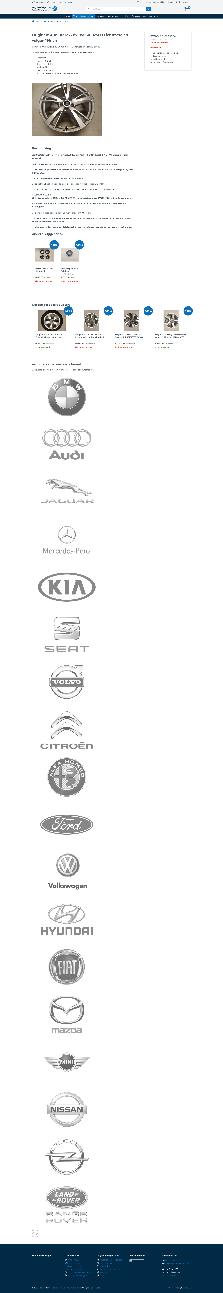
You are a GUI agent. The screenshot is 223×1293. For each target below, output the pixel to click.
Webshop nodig (174, 1288)
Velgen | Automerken (83, 16)
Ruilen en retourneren (110, 1269)
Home (67, 16)
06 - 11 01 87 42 (171, 1260)
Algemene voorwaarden (111, 1260)
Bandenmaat (73, 1260)
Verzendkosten (107, 1266)
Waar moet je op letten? (78, 1272)
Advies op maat (139, 16)
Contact (103, 1275)
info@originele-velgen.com (177, 1264)
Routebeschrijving (170, 1275)
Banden (100, 16)
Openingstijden (158, 2)
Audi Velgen (62, 21)
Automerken (49, 21)
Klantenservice (184, 2)
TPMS (125, 16)
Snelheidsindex (74, 1263)
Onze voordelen (75, 1269)
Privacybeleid (106, 1263)
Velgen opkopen (144, 2)
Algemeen (154, 16)
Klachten (104, 1272)
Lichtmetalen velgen (77, 1275)
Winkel (39, 21)
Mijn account (171, 2)
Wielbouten (113, 16)
